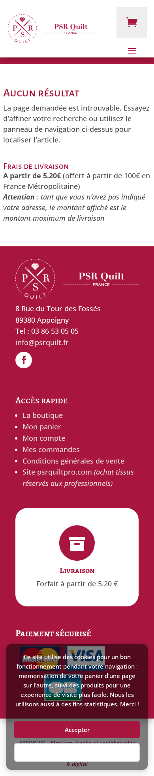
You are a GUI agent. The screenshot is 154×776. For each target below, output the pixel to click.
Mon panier (42, 426)
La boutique (43, 415)
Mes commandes (51, 449)
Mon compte (44, 438)
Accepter (77, 730)
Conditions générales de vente (73, 461)
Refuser (77, 752)
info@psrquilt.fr (42, 342)
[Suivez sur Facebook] (23, 360)
